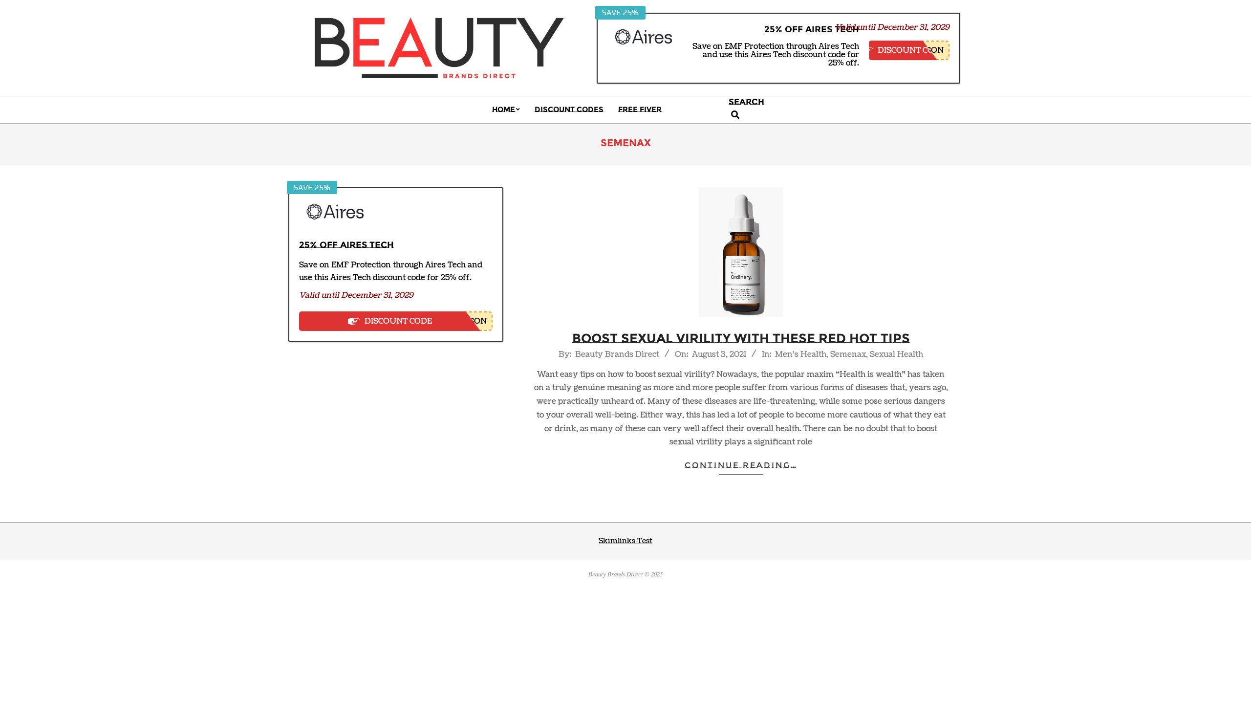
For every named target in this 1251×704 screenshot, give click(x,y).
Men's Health (800, 354)
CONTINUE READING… (741, 465)
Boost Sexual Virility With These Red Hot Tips (741, 338)
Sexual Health (896, 354)
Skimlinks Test (625, 541)
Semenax (848, 354)
